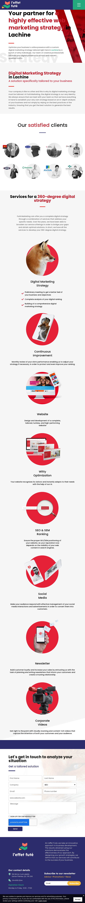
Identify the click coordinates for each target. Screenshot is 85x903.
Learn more (42, 901)
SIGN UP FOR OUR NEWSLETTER (22, 816)
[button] (81, 5)
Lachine (54, 50)
